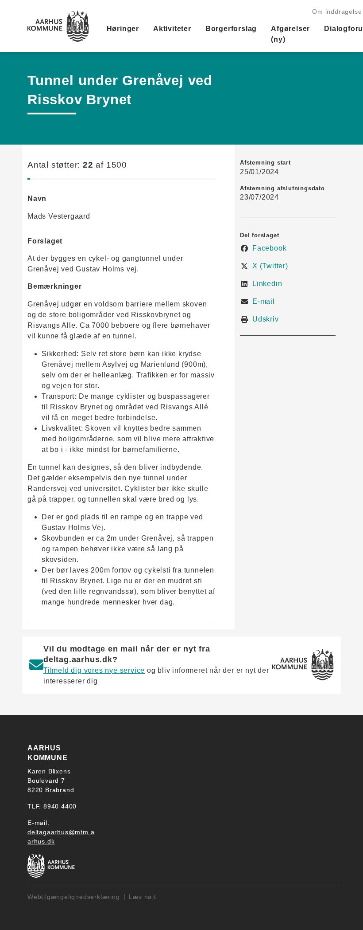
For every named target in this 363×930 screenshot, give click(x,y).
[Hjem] (58, 26)
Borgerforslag (231, 28)
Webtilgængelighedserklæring (73, 896)
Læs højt (142, 896)
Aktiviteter (172, 28)
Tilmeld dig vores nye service (94, 670)
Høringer (123, 28)
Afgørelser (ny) (290, 34)
